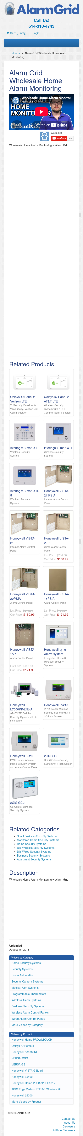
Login (36, 33)
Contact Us (68, 1118)
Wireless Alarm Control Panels (30, 1012)
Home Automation (23, 975)
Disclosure (69, 1126)
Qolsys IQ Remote (23, 1046)
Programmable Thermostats (29, 994)
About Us (69, 1122)
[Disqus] (41, 203)
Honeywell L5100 (22, 1077)
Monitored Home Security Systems (38, 840)
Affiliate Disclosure (64, 1130)
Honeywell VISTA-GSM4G (27, 1070)
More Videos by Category (27, 1025)
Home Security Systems (31, 844)
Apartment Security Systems (34, 859)
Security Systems (22, 969)
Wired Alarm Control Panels (28, 1019)
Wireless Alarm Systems (26, 1000)
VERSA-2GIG (20, 1058)
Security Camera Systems (27, 981)
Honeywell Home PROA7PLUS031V (33, 1083)
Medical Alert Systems (25, 987)
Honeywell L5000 (22, 1095)
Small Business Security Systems (37, 836)
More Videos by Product (26, 1101)
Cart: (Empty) (17, 33)
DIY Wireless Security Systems (35, 848)
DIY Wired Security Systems (34, 851)
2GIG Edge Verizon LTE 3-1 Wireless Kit (36, 1089)
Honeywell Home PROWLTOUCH (32, 1039)
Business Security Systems (33, 855)
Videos (16, 53)
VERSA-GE (18, 1064)
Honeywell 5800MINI (24, 1052)
